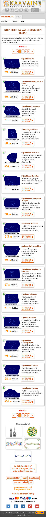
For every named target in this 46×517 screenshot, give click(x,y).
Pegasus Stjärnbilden (29, 223)
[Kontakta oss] (11, 12)
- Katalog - (4, 21)
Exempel (14, 21)
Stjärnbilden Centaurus (30, 106)
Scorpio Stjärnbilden (29, 129)
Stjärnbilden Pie (27, 59)
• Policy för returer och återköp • (23, 493)
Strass (18, 17)
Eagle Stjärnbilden (28, 317)
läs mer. (27, 515)
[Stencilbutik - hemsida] (21, 7)
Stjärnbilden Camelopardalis (27, 342)
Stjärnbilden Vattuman (30, 153)
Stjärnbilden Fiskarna (29, 388)
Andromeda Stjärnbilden (31, 246)
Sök (31, 482)
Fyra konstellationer (29, 294)
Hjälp (22, 21)
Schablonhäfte (7, 17)
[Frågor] (7, 12)
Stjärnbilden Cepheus (29, 365)
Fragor (24, 478)
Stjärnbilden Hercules (30, 176)
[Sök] (21, 12)
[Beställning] (16, 12)
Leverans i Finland (20, 482)
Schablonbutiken (13, 478)
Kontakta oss (34, 478)
